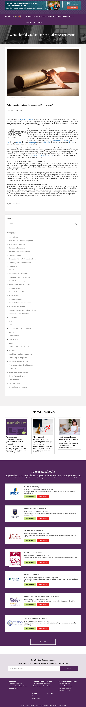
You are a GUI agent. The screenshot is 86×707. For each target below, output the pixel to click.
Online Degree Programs (18, 358)
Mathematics (14, 336)
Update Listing (36, 698)
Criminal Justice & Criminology (20, 263)
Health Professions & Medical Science (22, 310)
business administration (25, 119)
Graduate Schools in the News (20, 303)
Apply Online (43, 497)
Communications (15, 255)
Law (10, 321)
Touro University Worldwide (35, 618)
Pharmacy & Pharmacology (19, 361)
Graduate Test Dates (64, 684)
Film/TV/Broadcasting (17, 281)
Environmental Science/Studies (20, 277)
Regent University (31, 574)
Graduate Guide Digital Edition (18, 686)
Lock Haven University (33, 552)
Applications (13, 237)
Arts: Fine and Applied (17, 244)
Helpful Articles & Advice (34, 22)
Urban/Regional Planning (18, 387)
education (32, 142)
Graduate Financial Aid (17, 292)
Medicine (12, 343)
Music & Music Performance (19, 347)
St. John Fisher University (34, 530)
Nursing (12, 350)
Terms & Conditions (61, 705)
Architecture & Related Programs (21, 241)
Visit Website (30, 497)
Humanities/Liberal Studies (19, 314)
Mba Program (14, 339)
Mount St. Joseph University (35, 508)
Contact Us (35, 696)
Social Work (13, 369)
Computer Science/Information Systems (23, 259)
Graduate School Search (65, 690)
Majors (11, 332)
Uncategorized (14, 383)
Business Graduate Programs (19, 252)
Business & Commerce (17, 248)
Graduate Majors (46, 16)
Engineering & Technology (18, 274)
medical (18, 142)
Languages (13, 317)
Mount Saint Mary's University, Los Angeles (41, 596)
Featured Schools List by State (41, 684)
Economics (13, 266)
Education (12, 270)
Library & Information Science (20, 328)
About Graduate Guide (15, 684)
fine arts (71, 142)
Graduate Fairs (14, 288)
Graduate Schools (32, 16)
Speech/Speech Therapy (17, 376)
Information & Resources (64, 16)
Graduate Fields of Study (65, 686)
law (8, 142)
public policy (46, 142)
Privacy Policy (52, 705)
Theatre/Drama (14, 380)
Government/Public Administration (21, 284)
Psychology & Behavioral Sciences (21, 365)
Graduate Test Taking (17, 306)
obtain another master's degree (58, 140)
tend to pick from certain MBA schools (40, 155)
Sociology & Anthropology (18, 372)
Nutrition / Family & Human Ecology (22, 354)
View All (43, 642)
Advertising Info (13, 688)
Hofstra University (31, 486)
